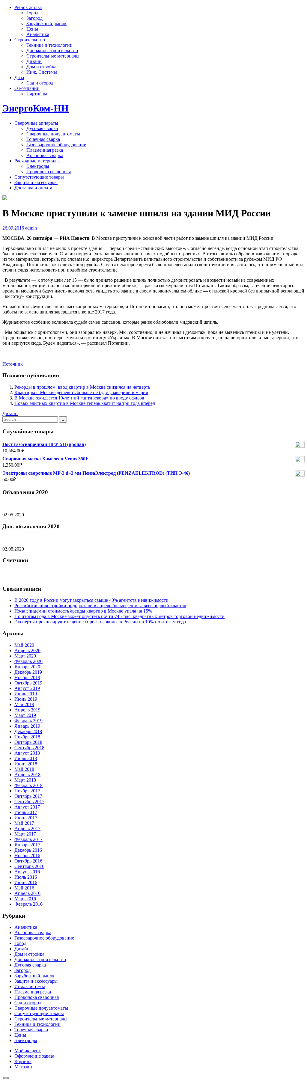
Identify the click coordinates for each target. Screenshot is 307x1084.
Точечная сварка (43, 139)
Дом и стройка (41, 66)
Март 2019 (25, 715)
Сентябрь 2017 (29, 801)
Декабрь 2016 (28, 850)
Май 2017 (24, 823)
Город (32, 12)
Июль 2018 (25, 758)
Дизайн (34, 61)
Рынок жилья (28, 7)
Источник (12, 364)
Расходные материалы (37, 160)
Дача (19, 77)
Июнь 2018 (25, 763)
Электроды (37, 166)
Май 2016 (24, 887)
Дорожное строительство (52, 50)
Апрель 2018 (27, 774)
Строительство (29, 39)
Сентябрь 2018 (29, 747)
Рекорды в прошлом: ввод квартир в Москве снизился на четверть (82, 387)
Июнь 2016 (25, 882)
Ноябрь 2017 (27, 790)
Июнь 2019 (25, 699)
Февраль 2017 (28, 839)
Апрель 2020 (27, 650)
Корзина (22, 1061)
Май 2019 (24, 704)
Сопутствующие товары (39, 177)
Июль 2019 (25, 693)
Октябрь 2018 (28, 742)
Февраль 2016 (28, 904)
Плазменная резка (44, 150)
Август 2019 (27, 688)
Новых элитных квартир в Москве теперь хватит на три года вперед (84, 403)
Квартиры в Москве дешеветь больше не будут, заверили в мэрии (81, 392)
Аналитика (37, 34)
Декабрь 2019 (28, 672)
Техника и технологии (49, 45)
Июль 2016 (25, 877)
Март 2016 (25, 898)
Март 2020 (25, 655)
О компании (27, 88)
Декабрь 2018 (28, 731)
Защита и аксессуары (36, 182)
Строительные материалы (52, 55)
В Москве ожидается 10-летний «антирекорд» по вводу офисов (79, 397)
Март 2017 (25, 833)
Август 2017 (27, 806)
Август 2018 (27, 753)
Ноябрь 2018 (27, 736)
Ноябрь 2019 (27, 677)
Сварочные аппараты (36, 123)
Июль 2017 (25, 812)
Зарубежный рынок (46, 23)
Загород (34, 18)
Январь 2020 (27, 666)
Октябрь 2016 (28, 860)
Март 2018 (25, 780)
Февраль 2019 (28, 720)
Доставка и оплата (33, 187)
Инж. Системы (41, 72)
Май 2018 (24, 769)
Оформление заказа (34, 1056)
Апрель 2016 (27, 893)
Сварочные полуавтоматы (53, 133)
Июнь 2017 (25, 817)
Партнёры (36, 93)
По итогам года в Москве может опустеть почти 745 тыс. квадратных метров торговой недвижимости (119, 616)
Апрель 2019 (27, 709)
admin (31, 227)
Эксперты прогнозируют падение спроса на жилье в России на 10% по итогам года (100, 621)
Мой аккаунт (27, 1050)
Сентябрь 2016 (29, 866)
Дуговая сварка (42, 128)
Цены (32, 28)
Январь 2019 (27, 726)
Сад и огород (39, 82)
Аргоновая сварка (44, 155)
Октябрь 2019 (28, 682)
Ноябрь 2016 (27, 855)
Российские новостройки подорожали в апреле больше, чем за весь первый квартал (100, 605)
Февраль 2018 (28, 785)
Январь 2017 (27, 844)
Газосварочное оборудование (56, 144)
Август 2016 (27, 871)
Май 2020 (24, 645)
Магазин (23, 1066)
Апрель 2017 (27, 828)
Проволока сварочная (48, 171)
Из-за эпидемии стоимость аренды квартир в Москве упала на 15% (83, 610)
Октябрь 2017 (28, 796)
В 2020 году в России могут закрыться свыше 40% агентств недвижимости (91, 600)
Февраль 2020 (28, 661)
